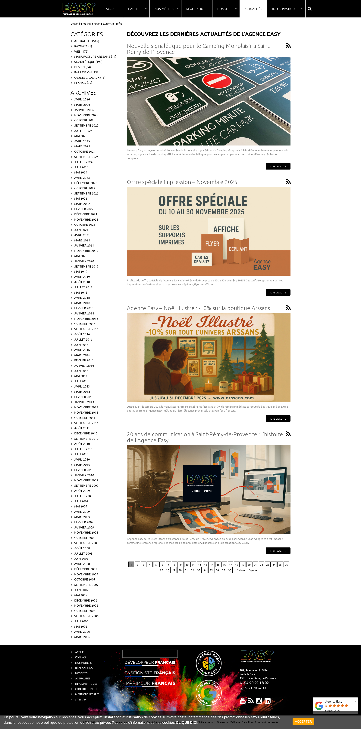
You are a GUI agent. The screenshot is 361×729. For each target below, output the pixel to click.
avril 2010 (82, 459)
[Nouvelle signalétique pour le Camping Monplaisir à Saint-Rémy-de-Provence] (208, 101)
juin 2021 (81, 229)
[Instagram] (259, 702)
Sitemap (80, 699)
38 (229, 570)
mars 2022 (82, 203)
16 (224, 564)
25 (280, 564)
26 (286, 564)
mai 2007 (80, 595)
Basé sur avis (332, 710)
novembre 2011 (86, 412)
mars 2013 (82, 391)
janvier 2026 (84, 110)
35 (211, 570)
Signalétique (84, 61)
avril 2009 (82, 511)
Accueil (112, 9)
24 (273, 564)
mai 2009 (80, 506)
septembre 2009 (86, 485)
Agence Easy (333, 701)
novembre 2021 (86, 219)
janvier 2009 (84, 527)
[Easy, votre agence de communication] (288, 46)
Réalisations (196, 9)
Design (79, 67)
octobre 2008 (84, 537)
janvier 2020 (84, 261)
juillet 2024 (83, 162)
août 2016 (82, 334)
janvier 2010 (84, 475)
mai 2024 (80, 172)
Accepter (303, 721)
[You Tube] (243, 702)
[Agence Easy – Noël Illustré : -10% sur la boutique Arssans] (208, 357)
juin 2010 (81, 454)
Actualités (253, 9)
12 (199, 564)
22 (261, 564)
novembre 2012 (86, 407)
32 (192, 570)
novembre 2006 (86, 605)
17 (230, 564)
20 (249, 564)
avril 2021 (82, 235)
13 (205, 564)
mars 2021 (82, 240)
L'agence (80, 657)
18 (236, 564)
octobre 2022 (84, 188)
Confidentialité (86, 689)
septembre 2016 (86, 329)
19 (242, 564)
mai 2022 (80, 198)
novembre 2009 (86, 480)
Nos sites (81, 673)
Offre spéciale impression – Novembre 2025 (182, 182)
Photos (80, 82)
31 (186, 570)
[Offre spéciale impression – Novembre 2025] (208, 231)
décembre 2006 (85, 600)
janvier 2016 (84, 365)
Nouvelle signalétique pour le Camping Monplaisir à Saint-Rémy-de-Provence (199, 49)
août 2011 (82, 428)
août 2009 (82, 490)
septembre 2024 (86, 156)
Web (77, 51)
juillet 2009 (83, 496)
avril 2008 (82, 563)
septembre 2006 (86, 616)
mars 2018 (82, 303)
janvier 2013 (84, 402)
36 (217, 570)
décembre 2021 (85, 214)
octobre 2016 (84, 323)
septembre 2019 (86, 266)
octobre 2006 (84, 610)
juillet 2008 (83, 553)
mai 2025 (80, 136)
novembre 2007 (86, 574)
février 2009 (83, 522)
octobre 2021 (84, 224)
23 (267, 564)
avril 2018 (82, 297)
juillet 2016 (83, 339)
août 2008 (82, 548)
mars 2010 (82, 464)
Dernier (253, 570)
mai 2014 (80, 376)
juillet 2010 (83, 449)
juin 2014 (81, 370)
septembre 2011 (86, 423)
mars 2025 (82, 146)
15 (218, 564)
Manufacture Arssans (92, 56)
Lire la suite (278, 166)
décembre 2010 (85, 433)
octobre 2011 (84, 417)
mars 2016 (82, 355)
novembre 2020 (86, 250)
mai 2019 (80, 271)
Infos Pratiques (86, 683)
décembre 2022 (85, 183)
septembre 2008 (86, 543)
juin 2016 (81, 344)
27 (161, 570)
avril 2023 (82, 177)
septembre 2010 (86, 438)
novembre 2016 (86, 318)
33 (198, 570)
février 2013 (83, 397)
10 (187, 564)
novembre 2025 (86, 115)
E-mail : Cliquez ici (255, 688)
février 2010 (83, 470)
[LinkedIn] (268, 702)
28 (167, 570)
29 (173, 570)
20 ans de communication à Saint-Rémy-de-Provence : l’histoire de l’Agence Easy (205, 437)
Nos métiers (83, 662)
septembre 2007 (86, 584)
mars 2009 (82, 517)
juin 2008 (81, 558)
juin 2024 (81, 167)
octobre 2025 (84, 120)
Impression (83, 72)
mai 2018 (80, 292)
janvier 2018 (84, 313)
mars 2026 (82, 104)
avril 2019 (82, 276)
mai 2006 (80, 626)
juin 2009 (81, 501)
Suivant (241, 570)
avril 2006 (82, 631)
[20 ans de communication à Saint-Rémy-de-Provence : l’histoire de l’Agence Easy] (208, 489)
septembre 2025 (86, 125)
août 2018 (82, 282)
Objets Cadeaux (86, 77)
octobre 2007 (84, 579)
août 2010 (82, 444)
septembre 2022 (86, 193)
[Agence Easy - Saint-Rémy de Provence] (78, 9)
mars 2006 (82, 637)
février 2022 (83, 209)
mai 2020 (80, 256)
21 (255, 564)
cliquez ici (186, 722)
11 (193, 564)
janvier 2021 (84, 245)
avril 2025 (82, 141)
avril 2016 (82, 349)
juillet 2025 (83, 130)
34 (204, 570)
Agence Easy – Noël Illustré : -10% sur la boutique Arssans (198, 308)
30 (180, 570)
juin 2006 (81, 621)
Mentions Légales (87, 694)
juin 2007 (81, 590)
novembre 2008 (86, 532)
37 (223, 570)
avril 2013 (82, 386)
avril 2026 (82, 99)
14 (211, 564)
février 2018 (83, 308)
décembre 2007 (85, 569)
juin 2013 (81, 381)
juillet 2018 (83, 287)
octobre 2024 (84, 151)
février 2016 (83, 360)
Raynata (81, 46)
